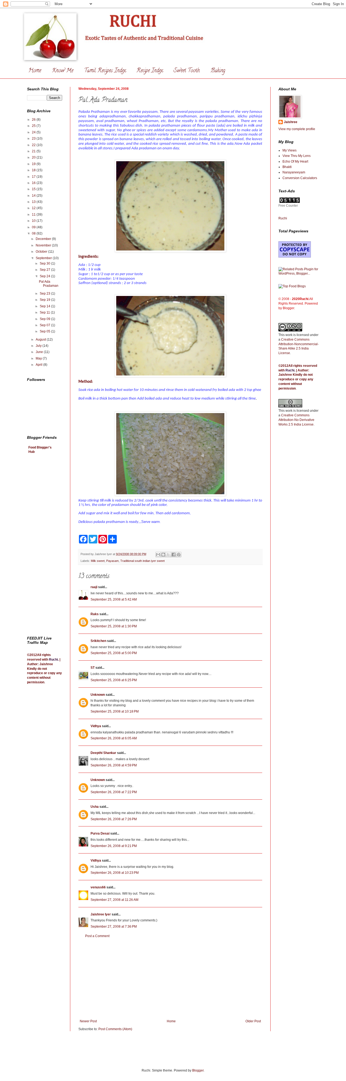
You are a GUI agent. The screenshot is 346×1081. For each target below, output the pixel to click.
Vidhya (96, 726)
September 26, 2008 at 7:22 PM (114, 792)
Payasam (112, 560)
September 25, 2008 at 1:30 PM (114, 626)
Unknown (98, 695)
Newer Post (88, 1021)
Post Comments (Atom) (115, 1029)
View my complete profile (296, 129)
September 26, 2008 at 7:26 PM (114, 819)
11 (34, 214)
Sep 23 (45, 293)
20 (34, 157)
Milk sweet (98, 560)
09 (34, 227)
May (39, 358)
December (44, 239)
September (44, 258)
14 (34, 195)
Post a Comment (97, 936)
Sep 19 (45, 300)
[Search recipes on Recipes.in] (292, 286)
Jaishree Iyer (101, 914)
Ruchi (53, 659)
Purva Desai (100, 833)
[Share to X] (168, 554)
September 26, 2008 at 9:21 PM (114, 846)
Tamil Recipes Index (105, 71)
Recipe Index (150, 71)
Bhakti (287, 167)
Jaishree (290, 122)
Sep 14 (45, 306)
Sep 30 (45, 263)
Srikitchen (98, 641)
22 (34, 145)
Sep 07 (45, 325)
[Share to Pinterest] (178, 554)
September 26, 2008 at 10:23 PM (115, 873)
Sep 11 (45, 312)
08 (34, 233)
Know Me (62, 71)
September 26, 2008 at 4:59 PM (114, 765)
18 (34, 170)
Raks (95, 614)
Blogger (198, 1070)
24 (34, 132)
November (44, 245)
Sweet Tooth (187, 71)
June (40, 352)
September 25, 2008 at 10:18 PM (115, 711)
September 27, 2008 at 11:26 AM (114, 900)
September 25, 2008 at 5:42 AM (114, 599)
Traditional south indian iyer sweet (142, 560)
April (39, 365)
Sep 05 (45, 331)
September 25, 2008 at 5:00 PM (114, 653)
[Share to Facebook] (173, 554)
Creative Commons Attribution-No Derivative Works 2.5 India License (296, 419)
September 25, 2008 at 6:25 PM (114, 680)
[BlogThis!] (163, 554)
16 (34, 183)
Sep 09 (45, 319)
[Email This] (158, 554)
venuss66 (98, 887)
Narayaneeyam (293, 172)
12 (34, 208)
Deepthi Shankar (103, 753)
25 (34, 126)
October (42, 251)
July (39, 346)
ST (93, 668)
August (41, 339)
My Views (289, 150)
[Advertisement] (170, 979)
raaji (94, 587)
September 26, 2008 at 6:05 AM (114, 738)
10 (34, 221)
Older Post (253, 1021)
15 (34, 189)
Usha (95, 807)
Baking (218, 71)
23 (34, 138)
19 (34, 164)
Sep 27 (45, 270)
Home (34, 71)
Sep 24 (45, 276)
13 (34, 202)
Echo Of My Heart (295, 161)
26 (34, 119)
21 (34, 151)
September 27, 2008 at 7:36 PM (114, 926)
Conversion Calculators (299, 178)
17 (34, 177)
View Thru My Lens (296, 156)
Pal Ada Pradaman (48, 283)
